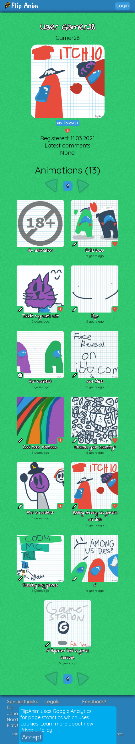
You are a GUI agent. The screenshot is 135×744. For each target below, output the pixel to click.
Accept (32, 737)
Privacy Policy (36, 730)
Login (122, 5)
